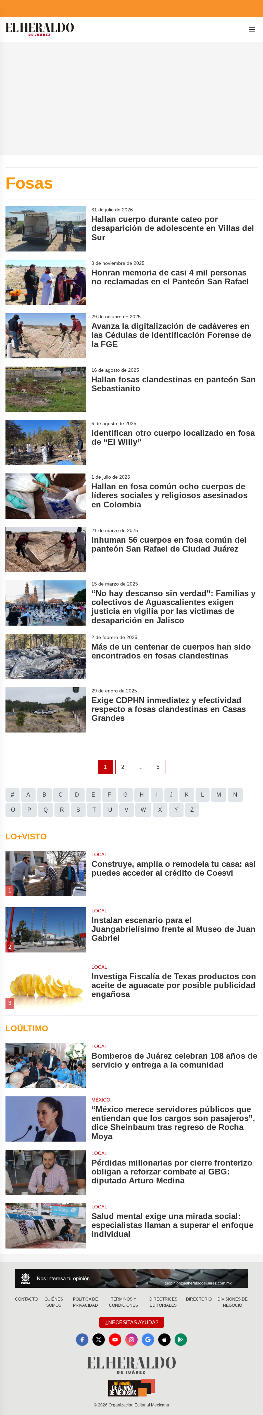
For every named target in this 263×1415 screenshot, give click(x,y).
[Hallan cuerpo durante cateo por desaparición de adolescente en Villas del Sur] (45, 228)
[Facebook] (82, 1339)
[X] (98, 1339)
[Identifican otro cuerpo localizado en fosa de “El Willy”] (45, 442)
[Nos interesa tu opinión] (131, 1278)
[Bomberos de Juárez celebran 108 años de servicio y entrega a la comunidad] (45, 1065)
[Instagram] (131, 1339)
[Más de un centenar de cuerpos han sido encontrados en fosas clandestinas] (45, 656)
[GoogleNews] (148, 1339)
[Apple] (164, 1339)
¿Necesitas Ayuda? (131, 1322)
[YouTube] (115, 1339)
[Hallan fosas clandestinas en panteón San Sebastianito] (45, 389)
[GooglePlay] (181, 1339)
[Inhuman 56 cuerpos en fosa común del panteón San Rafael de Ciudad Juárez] (45, 549)
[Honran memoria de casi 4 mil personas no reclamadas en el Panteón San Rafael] (45, 282)
